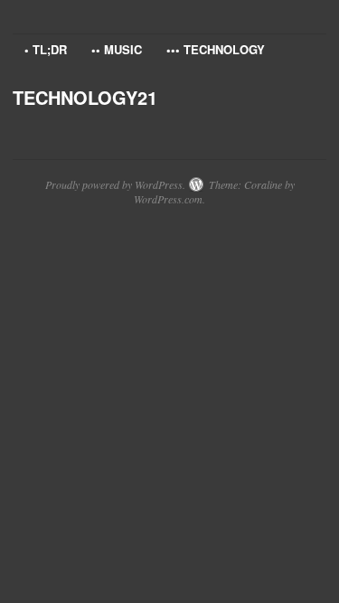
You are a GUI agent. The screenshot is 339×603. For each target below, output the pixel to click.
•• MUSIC (116, 49)
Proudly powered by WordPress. (115, 184)
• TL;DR (45, 49)
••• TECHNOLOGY (215, 49)
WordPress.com (168, 199)
